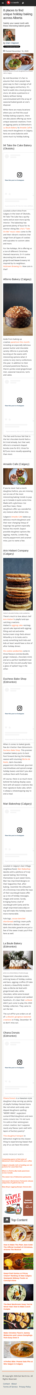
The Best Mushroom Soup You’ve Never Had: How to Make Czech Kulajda (18, 1306)
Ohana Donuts (9, 1098)
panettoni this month (20, 342)
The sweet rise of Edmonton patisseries (16, 1177)
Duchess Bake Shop (11, 750)
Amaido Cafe (25, 127)
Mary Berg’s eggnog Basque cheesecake (16, 1187)
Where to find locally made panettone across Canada (16, 1172)
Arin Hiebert (8, 619)
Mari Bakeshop (24, 869)
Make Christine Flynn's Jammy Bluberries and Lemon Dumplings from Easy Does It (18, 1335)
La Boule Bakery (10, 127)
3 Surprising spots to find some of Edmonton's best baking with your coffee (17, 1160)
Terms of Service (10, 1387)
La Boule (28, 1000)
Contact (6, 1384)
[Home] (13, 2)
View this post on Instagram (14, 180)
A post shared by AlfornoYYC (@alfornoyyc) (19, 431)
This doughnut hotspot (13, 1136)
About (14, 1384)
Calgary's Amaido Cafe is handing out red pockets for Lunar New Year (17, 1166)
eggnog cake (17, 625)
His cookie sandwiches (12, 651)
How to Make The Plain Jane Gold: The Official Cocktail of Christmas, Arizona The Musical (18, 1247)
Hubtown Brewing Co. (12, 266)
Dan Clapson (12, 43)
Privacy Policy (25, 1387)
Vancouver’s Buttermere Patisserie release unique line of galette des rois (17, 1182)
